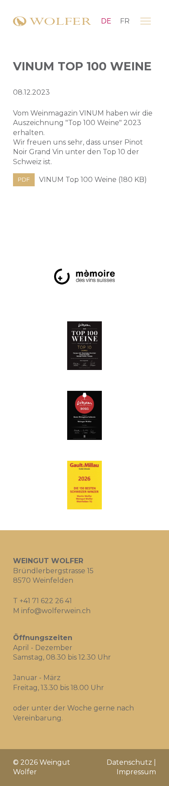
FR (125, 21)
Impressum (136, 772)
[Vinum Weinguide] (84, 415)
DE (106, 21)
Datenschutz (129, 762)
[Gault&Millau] (84, 485)
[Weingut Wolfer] (52, 21)
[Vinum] (84, 345)
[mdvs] (84, 276)
